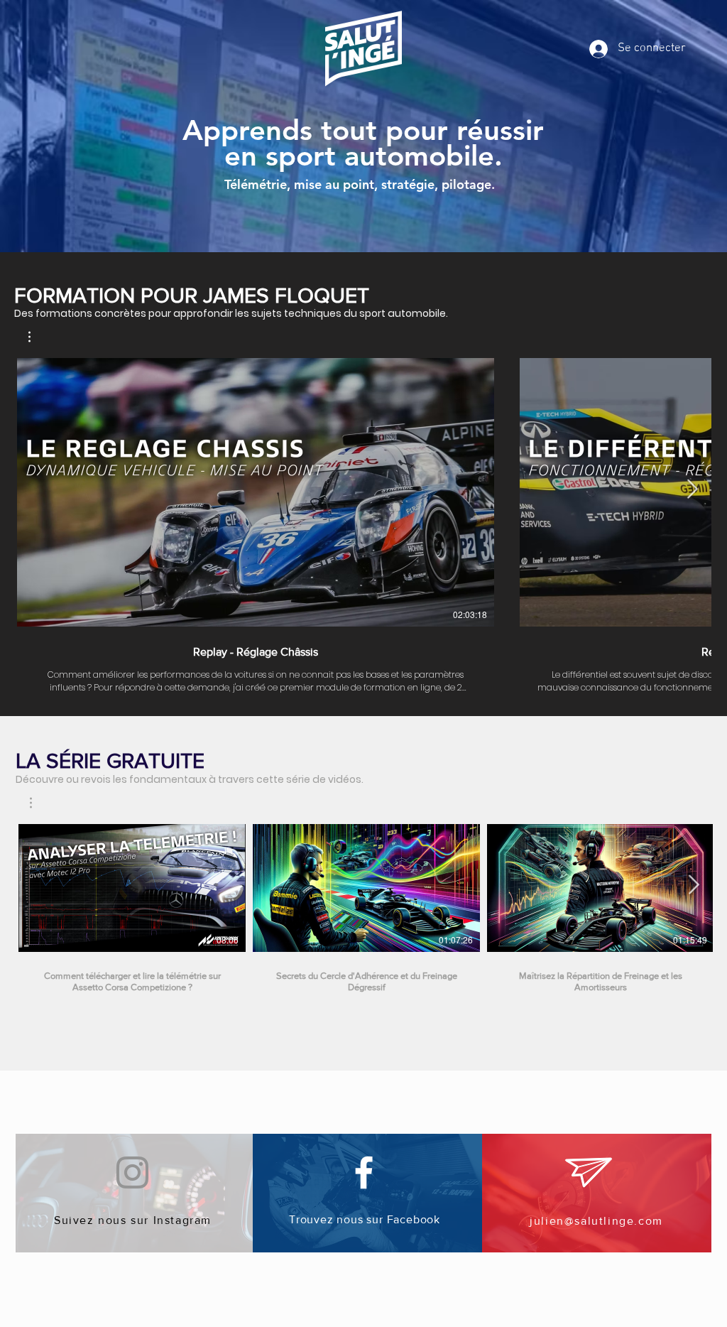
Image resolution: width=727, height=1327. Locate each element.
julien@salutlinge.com (596, 1221)
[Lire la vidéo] (132, 888)
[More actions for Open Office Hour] (38, 802)
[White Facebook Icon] (364, 1172)
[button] (36, 336)
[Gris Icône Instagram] (132, 1172)
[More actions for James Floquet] (36, 336)
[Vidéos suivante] (691, 489)
